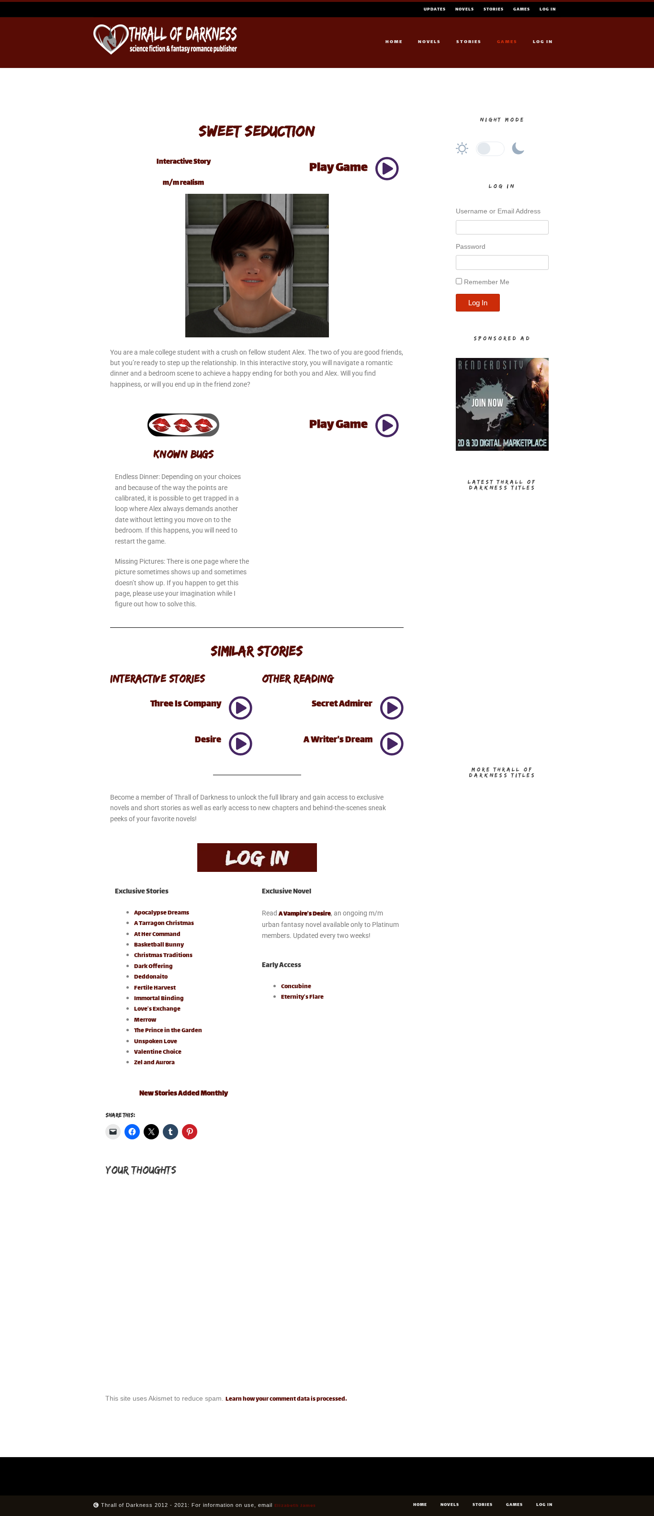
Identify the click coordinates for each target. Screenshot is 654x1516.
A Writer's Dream (338, 740)
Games (521, 9)
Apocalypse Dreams (161, 913)
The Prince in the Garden (168, 1031)
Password (470, 246)
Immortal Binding (159, 998)
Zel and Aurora (154, 1063)
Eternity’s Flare (302, 997)
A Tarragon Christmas (164, 923)
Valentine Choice (157, 1052)
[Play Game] (387, 168)
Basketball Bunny (159, 945)
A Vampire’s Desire (305, 914)
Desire (208, 740)
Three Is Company (185, 704)
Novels (464, 9)
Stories (494, 9)
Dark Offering (153, 966)
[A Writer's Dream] (392, 744)
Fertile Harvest (155, 988)
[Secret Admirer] (392, 708)
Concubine (296, 986)
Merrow (145, 1020)
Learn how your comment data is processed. (286, 1399)
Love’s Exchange (157, 1009)
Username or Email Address (498, 211)
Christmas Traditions (163, 955)
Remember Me (486, 282)
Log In (548, 9)
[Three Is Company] (240, 708)
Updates (435, 9)
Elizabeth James (295, 1506)
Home (394, 42)
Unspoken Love (155, 1042)
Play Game (338, 168)
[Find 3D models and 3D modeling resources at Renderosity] (502, 449)
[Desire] (240, 744)
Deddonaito (151, 977)
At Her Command (157, 934)
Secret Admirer (342, 704)
